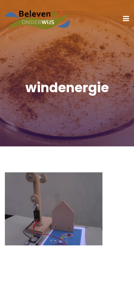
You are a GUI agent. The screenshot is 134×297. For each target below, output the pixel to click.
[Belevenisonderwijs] (37, 18)
